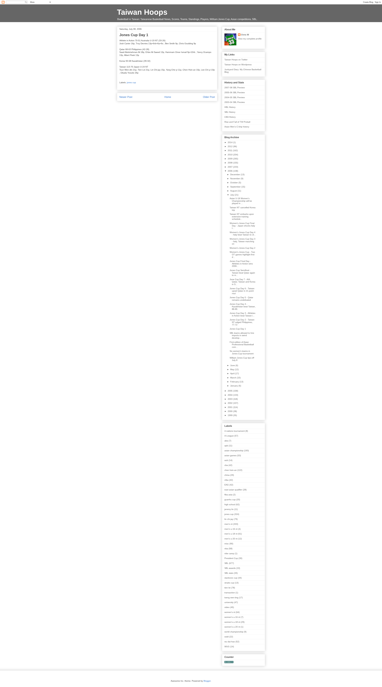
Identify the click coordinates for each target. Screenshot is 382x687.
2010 (230, 154)
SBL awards (230, 568)
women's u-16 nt (232, 617)
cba (226, 465)
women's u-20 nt (232, 627)
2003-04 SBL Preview (234, 102)
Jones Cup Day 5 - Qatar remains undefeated (241, 298)
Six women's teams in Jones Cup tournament (242, 352)
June (232, 365)
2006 (230, 171)
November (235, 178)
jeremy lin (229, 509)
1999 (230, 415)
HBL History (229, 107)
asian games (230, 455)
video (226, 607)
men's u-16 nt (230, 529)
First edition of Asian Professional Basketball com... (242, 344)
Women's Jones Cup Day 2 (242, 248)
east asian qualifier (233, 489)
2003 (230, 399)
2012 (230, 146)
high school (229, 504)
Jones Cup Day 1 (238, 329)
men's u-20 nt (230, 538)
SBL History (229, 112)
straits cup (229, 583)
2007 (230, 167)
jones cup (131, 82)
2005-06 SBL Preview (234, 92)
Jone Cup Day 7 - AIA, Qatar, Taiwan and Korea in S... (242, 282)
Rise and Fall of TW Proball (237, 122)
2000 (230, 411)
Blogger (207, 681)
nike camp (229, 553)
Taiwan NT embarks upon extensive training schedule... (242, 216)
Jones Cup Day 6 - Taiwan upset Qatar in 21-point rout (242, 291)
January (234, 386)
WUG (226, 646)
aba (226, 440)
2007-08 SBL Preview (234, 87)
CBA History (230, 117)
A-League (229, 436)
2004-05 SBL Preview (234, 97)
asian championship (233, 450)
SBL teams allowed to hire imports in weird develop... (242, 335)
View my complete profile (250, 38)
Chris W (245, 34)
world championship (233, 632)
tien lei (227, 587)
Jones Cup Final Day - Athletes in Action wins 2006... (241, 263)
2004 (230, 395)
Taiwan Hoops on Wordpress (238, 64)
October (234, 182)
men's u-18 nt (230, 534)
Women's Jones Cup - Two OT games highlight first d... (242, 254)
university (228, 602)
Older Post (209, 97)
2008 (230, 162)
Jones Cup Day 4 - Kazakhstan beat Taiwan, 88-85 (242, 306)
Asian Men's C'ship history (236, 126)
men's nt (228, 524)
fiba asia (228, 494)
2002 (230, 403)
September (235, 187)
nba (226, 548)
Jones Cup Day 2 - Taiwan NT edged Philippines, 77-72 (242, 322)
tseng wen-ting (231, 597)
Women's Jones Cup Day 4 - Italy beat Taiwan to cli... (243, 233)
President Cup (231, 558)
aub (226, 460)
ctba (226, 480)
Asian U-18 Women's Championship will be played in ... (241, 201)
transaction (229, 592)
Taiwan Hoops (142, 12)
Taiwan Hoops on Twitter (236, 59)
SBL (226, 563)
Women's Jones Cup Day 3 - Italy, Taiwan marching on (242, 241)
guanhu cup (230, 499)
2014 (230, 142)
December (235, 174)
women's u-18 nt (232, 622)
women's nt (229, 612)
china (226, 475)
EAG (226, 485)
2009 (230, 158)
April (232, 373)
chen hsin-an (230, 470)
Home (167, 97)
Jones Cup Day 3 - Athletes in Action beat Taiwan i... (242, 314)
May (232, 369)
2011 (230, 150)
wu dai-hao (229, 641)
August (233, 191)
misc (226, 543)
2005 (230, 391)
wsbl (226, 636)
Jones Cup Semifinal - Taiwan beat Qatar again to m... (242, 273)
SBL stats (228, 573)
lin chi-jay (228, 519)
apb (226, 445)
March (233, 377)
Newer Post (125, 97)
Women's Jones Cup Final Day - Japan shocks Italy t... (242, 225)
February (234, 381)
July (232, 195)
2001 (230, 407)
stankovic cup (230, 578)
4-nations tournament (234, 431)
